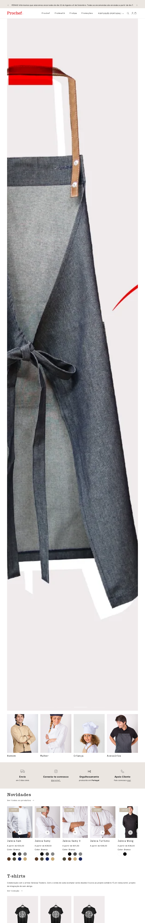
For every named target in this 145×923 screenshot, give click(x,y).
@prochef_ (55, 780)
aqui (129, 780)
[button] (46, 13)
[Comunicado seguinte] (137, 5)
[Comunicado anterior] (8, 5)
